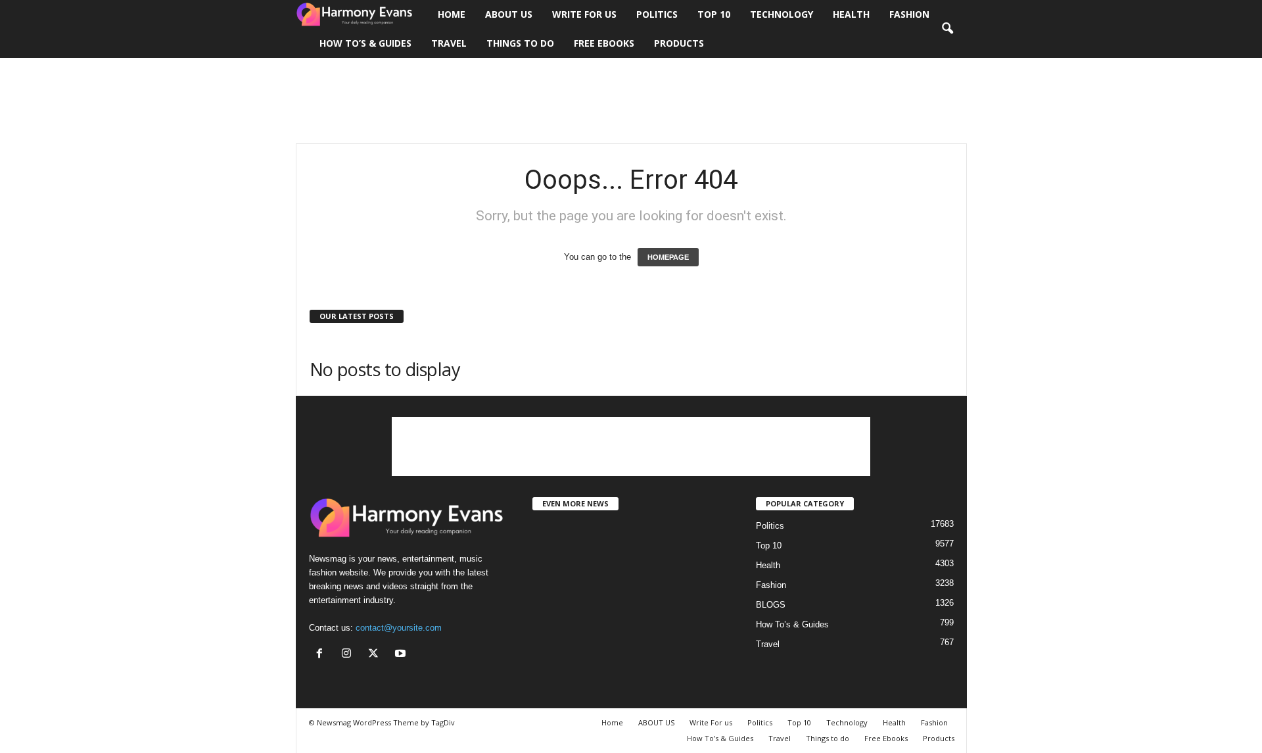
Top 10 (713, 14)
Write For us (584, 14)
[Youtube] (402, 655)
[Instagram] (349, 655)
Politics (657, 14)
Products (679, 43)
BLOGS (770, 605)
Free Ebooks (604, 43)
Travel (449, 43)
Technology (781, 14)
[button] (947, 28)
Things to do (520, 43)
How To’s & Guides (365, 43)
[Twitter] (376, 655)
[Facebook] (322, 655)
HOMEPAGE (668, 257)
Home (451, 14)
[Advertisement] (631, 100)
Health (851, 14)
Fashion (909, 14)
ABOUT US (508, 14)
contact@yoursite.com (399, 628)
